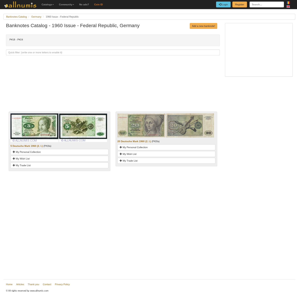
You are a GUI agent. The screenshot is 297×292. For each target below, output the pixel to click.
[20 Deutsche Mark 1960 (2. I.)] (141, 125)
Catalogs (47, 4)
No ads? (84, 4)
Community (65, 4)
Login (224, 4)
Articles (20, 284)
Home (9, 284)
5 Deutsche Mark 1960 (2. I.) (26, 146)
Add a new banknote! (203, 26)
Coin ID (98, 4)
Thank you (33, 284)
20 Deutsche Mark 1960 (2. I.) (134, 141)
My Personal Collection (28, 152)
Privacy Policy (62, 284)
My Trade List (23, 165)
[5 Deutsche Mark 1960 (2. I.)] (34, 127)
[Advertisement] (109, 87)
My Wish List (22, 158)
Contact (47, 284)
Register (239, 4)
